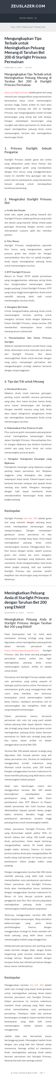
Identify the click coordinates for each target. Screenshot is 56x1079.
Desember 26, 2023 (14, 613)
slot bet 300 (37, 984)
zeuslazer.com (28, 6)
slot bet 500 (30, 518)
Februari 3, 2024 (13, 67)
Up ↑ (42, 1073)
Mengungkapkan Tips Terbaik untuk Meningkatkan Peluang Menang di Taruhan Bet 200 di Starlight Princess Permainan (25, 50)
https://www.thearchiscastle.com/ (21, 650)
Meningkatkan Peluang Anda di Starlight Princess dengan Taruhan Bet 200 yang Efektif (26, 600)
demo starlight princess (16, 92)
